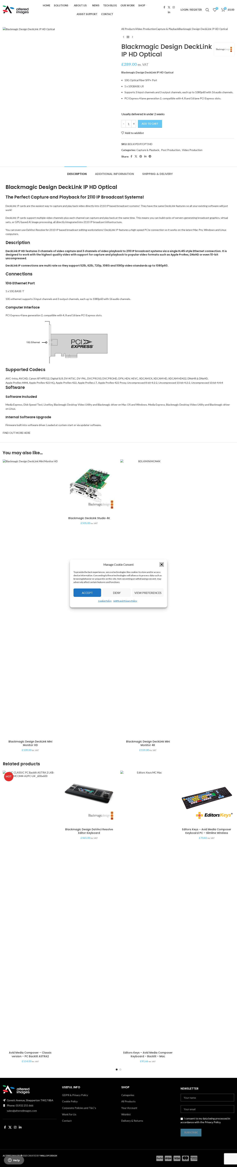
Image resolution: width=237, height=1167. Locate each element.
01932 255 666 (24, 1105)
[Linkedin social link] (169, 12)
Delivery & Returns (132, 1120)
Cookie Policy (104, 600)
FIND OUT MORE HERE (16, 432)
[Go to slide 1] (117, 1069)
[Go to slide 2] (120, 1069)
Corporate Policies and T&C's (79, 1107)
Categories (127, 1095)
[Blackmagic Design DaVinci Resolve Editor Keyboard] (89, 798)
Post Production (170, 150)
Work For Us (69, 1114)
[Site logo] (16, 9)
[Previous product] (123, 37)
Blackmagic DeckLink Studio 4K (89, 518)
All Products (128, 28)
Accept (87, 592)
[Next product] (132, 37)
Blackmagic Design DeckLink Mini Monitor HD (30, 743)
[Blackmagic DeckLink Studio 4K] (89, 487)
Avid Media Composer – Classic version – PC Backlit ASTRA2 (30, 1054)
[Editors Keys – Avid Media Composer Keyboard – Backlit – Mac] (148, 910)
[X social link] (169, 7)
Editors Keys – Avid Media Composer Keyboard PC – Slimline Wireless (206, 831)
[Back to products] (128, 37)
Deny (117, 592)
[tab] (75, 172)
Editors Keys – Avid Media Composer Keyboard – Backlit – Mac (148, 1054)
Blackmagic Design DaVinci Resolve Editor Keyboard (89, 831)
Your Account (129, 1107)
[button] (161, 564)
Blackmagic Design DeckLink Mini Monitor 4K (148, 743)
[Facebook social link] (164, 7)
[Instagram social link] (173, 7)
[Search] (207, 10)
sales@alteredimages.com (22, 1110)
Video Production (146, 28)
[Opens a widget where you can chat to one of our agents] (14, 1160)
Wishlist (126, 1114)
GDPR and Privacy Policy (125, 600)
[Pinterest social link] (140, 156)
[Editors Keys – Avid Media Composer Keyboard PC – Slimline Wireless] (206, 798)
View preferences (147, 592)
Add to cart (150, 123)
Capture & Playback (167, 28)
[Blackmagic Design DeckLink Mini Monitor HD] (30, 598)
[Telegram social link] (150, 156)
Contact (67, 1120)
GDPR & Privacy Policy (75, 1095)
